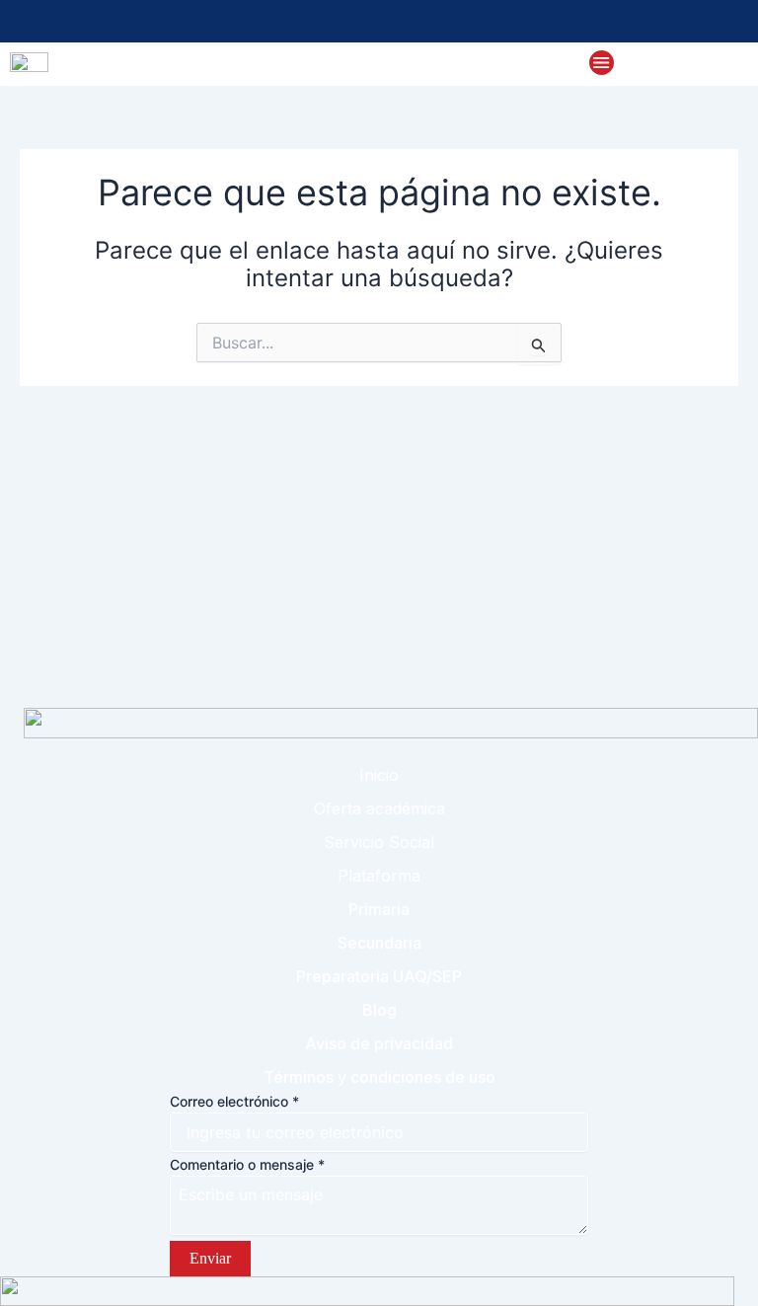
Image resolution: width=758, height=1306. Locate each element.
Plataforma (379, 875)
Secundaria (379, 943)
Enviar (210, 1258)
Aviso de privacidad (379, 1043)
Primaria (379, 909)
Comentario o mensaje (247, 1164)
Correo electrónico (234, 1101)
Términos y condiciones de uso (379, 1077)
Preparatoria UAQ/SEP (379, 976)
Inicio (379, 775)
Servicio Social (379, 842)
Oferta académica (379, 808)
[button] (602, 63)
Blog (379, 1010)
